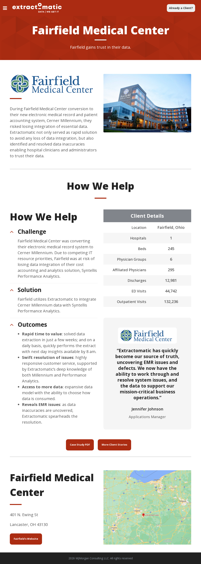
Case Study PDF (80, 444)
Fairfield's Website (26, 538)
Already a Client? (181, 8)
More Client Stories (114, 444)
